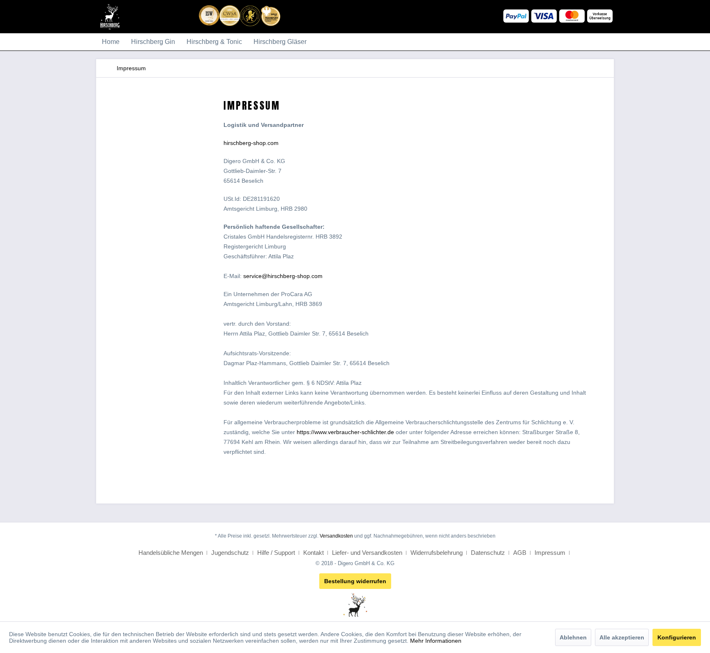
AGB (520, 552)
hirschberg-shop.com (251, 143)
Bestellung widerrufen (355, 581)
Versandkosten (336, 536)
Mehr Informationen (435, 640)
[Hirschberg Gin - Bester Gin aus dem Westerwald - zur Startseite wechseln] (110, 24)
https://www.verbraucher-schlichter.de (345, 432)
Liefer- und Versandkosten (368, 552)
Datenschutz (489, 552)
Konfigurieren (676, 637)
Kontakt (314, 552)
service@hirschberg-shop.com (283, 276)
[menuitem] (110, 42)
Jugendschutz (231, 552)
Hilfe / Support (277, 552)
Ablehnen (573, 637)
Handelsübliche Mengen (171, 552)
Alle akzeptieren (621, 637)
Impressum (551, 552)
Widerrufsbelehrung (437, 552)
